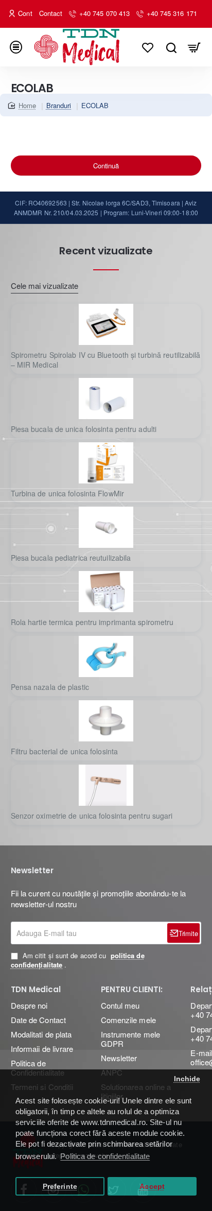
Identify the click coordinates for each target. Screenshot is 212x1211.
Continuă (105, 165)
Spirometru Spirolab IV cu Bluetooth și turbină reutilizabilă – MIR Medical (106, 359)
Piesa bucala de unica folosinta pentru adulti (84, 429)
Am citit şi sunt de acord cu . (78, 960)
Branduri (59, 105)
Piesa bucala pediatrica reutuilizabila (71, 558)
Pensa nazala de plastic (50, 687)
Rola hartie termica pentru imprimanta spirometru (92, 622)
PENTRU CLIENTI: (132, 989)
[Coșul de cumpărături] (194, 47)
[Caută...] (171, 47)
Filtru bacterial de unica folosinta (64, 751)
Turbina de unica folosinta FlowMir (67, 493)
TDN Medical (36, 989)
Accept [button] (152, 1186)
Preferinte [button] (60, 1186)
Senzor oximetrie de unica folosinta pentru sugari (92, 816)
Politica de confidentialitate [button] (105, 1156)
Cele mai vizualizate (44, 286)
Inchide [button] (187, 1079)
